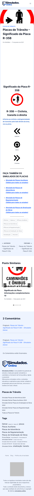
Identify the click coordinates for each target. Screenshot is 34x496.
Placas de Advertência (10, 223)
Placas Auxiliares (22, 220)
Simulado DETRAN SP (7, 443)
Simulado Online (7, 446)
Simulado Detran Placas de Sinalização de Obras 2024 (17, 404)
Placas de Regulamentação (12, 227)
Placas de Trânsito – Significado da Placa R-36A (25, 247)
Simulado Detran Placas (17, 439)
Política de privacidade (22, 455)
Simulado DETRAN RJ (22, 441)
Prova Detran (6, 437)
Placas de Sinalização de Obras (13, 231)
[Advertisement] (17, 64)
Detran (6, 220)
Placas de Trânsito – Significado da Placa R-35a (8, 247)
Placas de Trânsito (9, 26)
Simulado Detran (7, 439)
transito (15, 234)
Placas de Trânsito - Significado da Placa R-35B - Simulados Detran (17, 342)
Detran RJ (10, 424)
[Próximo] (29, 285)
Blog (11, 455)
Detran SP (16, 424)
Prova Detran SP (23, 437)
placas (12, 220)
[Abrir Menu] (30, 3)
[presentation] (17, 277)
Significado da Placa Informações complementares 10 (17, 293)
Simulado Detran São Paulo (19, 443)
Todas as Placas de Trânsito (10, 413)
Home (7, 455)
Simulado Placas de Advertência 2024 (14, 397)
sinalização (7, 234)
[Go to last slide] (4, 285)
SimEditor (7, 42)
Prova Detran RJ (14, 437)
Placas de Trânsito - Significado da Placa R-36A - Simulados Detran (17, 328)
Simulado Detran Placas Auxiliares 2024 (14, 400)
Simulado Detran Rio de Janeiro (9, 441)
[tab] (13, 305)
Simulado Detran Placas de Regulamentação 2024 (15, 409)
